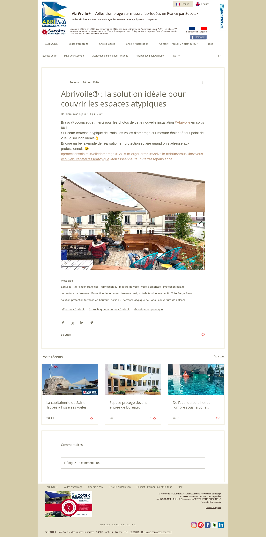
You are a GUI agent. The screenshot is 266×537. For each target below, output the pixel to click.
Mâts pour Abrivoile (74, 55)
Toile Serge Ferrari (182, 293)
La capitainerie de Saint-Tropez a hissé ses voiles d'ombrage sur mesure (66, 405)
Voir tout (219, 356)
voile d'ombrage (151, 286)
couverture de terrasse (75, 293)
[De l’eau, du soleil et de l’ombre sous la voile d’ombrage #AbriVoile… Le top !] (196, 379)
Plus (174, 55)
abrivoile (66, 286)
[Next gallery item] (200, 221)
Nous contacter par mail (158, 532)
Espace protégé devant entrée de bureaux (128, 405)
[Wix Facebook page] (208, 525)
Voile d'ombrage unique (148, 309)
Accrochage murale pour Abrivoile (110, 55)
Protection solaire (174, 286)
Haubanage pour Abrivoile (150, 55)
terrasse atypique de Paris (139, 299)
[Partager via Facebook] (63, 323)
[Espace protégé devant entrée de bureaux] (133, 379)
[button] (219, 55)
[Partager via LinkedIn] (82, 323)
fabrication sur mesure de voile (120, 286)
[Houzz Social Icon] (214, 525)
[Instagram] (194, 525)
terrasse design (130, 293)
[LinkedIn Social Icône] (221, 525)
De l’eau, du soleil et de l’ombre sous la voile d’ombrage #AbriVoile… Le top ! (194, 405)
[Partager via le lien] (91, 323)
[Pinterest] (201, 525)
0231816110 (137, 532)
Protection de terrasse (105, 293)
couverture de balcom (171, 299)
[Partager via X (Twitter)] (72, 323)
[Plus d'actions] (202, 82)
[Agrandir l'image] (133, 221)
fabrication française (86, 286)
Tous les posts (48, 55)
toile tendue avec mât (155, 293)
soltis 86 (116, 299)
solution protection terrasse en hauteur (85, 299)
